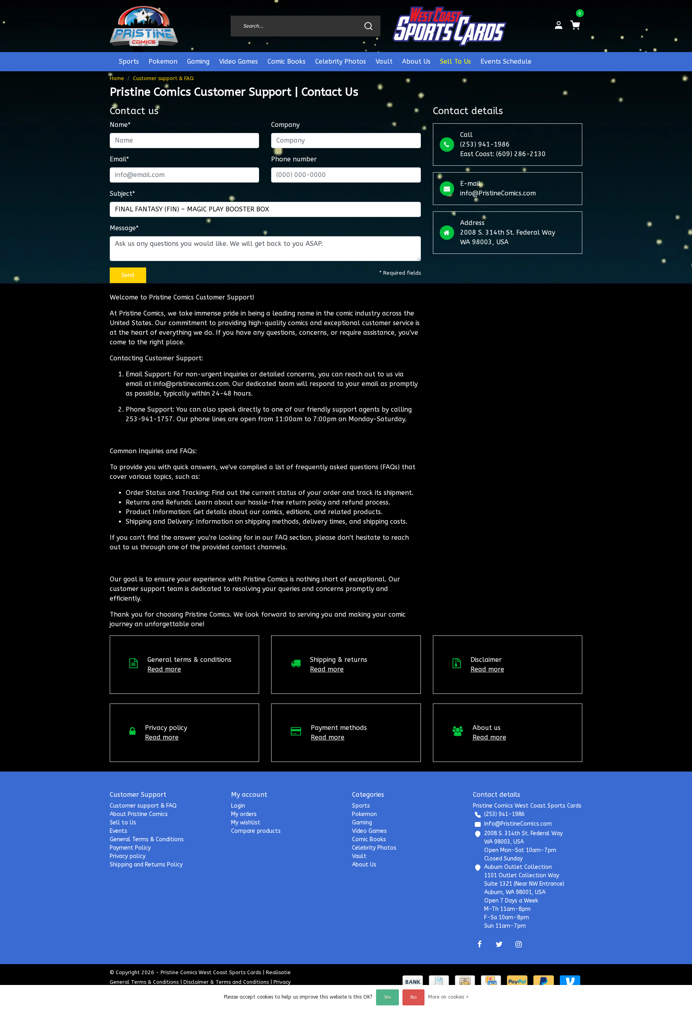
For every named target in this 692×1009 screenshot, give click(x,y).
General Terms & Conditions (147, 839)
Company (285, 125)
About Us (416, 61)
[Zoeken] (368, 26)
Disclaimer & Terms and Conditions (226, 982)
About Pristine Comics (139, 814)
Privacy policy (127, 856)
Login (238, 805)
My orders (244, 814)
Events (118, 831)
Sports (129, 61)
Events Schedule (506, 61)
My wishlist (245, 822)
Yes (387, 997)
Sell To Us (455, 61)
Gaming (198, 61)
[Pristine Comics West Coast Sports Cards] (144, 26)
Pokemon (163, 61)
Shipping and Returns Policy (146, 864)
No (413, 997)
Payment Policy (130, 847)
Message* (124, 228)
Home (117, 78)
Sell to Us (123, 822)
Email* (119, 159)
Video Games (238, 61)
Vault (384, 61)
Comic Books (287, 61)
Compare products (256, 831)
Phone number (294, 159)
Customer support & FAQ (163, 78)
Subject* (122, 193)
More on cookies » (448, 997)
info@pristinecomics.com (191, 384)
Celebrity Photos (340, 61)
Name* (120, 125)
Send (128, 275)
